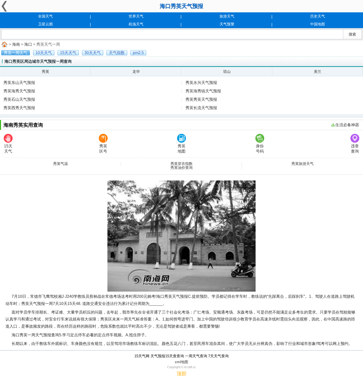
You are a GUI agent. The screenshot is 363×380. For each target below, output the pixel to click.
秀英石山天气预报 (19, 99)
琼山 (227, 71)
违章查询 (355, 148)
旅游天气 (227, 16)
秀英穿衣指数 (181, 164)
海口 (28, 44)
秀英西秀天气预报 (19, 108)
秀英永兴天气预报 (201, 82)
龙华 (136, 71)
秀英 (45, 71)
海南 (16, 44)
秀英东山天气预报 (19, 82)
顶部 (181, 373)
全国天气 (45, 16)
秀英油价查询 (181, 168)
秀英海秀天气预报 (19, 91)
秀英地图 (181, 148)
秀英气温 (60, 164)
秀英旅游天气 (302, 164)
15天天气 (8, 148)
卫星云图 (45, 24)
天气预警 (227, 24)
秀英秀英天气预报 (201, 99)
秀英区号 (103, 148)
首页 (4, 44)
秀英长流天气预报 (201, 108)
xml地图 (181, 362)
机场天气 (136, 24)
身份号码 (260, 148)
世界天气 (136, 16)
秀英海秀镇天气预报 (203, 91)
